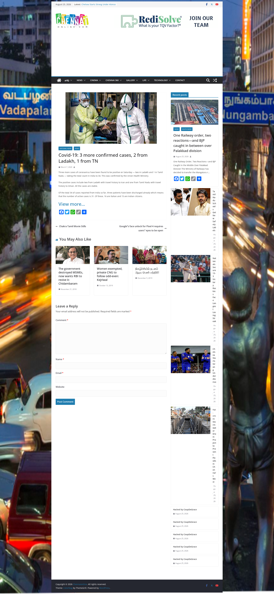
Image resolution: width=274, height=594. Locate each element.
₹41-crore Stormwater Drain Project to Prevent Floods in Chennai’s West (214, 445)
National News (65, 148)
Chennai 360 (112, 80)
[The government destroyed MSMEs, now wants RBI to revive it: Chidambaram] (73, 248)
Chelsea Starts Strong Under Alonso (214, 365)
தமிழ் (67, 80)
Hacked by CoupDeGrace (185, 509)
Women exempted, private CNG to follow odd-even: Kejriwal (109, 274)
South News (186, 129)
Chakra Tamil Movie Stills (72, 226)
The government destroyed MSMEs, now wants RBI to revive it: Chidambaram (71, 276)
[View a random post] (214, 80)
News (79, 80)
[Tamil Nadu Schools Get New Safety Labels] (190, 220)
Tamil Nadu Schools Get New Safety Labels (214, 211)
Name (60, 359)
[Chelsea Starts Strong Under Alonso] (190, 375)
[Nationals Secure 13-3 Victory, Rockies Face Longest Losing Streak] (190, 299)
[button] (70, 80)
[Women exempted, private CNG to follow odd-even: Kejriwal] (111, 248)
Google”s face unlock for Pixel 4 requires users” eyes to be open (141, 228)
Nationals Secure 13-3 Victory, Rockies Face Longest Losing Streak (98, 5)
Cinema (94, 80)
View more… (72, 204)
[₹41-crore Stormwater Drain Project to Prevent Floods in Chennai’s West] (190, 456)
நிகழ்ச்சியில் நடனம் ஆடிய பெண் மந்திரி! (147, 270)
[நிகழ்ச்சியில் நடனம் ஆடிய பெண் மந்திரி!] (149, 248)
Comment (62, 320)
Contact (180, 80)
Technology (161, 80)
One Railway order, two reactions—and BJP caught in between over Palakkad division (192, 143)
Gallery (130, 80)
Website (60, 386)
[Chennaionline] (59, 80)
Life (144, 80)
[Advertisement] (137, 55)
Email (59, 373)
